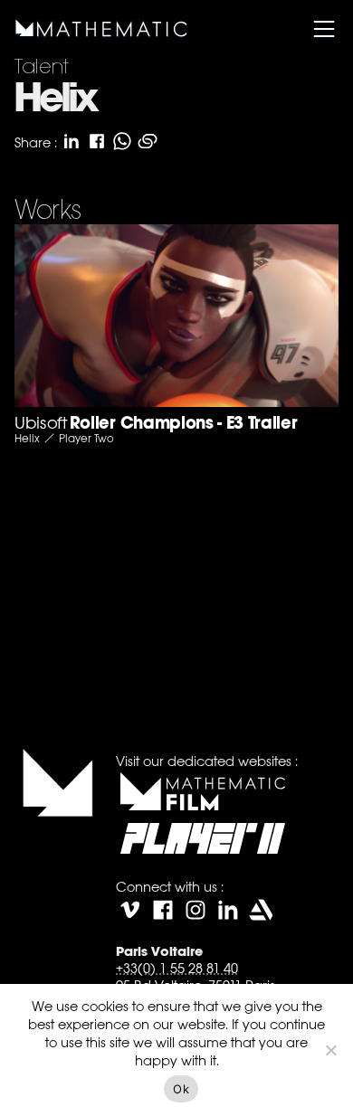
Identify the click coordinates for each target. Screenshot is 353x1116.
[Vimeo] (130, 909)
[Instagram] (195, 909)
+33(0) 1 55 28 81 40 (177, 968)
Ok (181, 1089)
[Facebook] (162, 909)
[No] (330, 1050)
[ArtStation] (260, 909)
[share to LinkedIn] (71, 141)
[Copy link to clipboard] (147, 141)
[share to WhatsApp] (122, 141)
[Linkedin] (228, 909)
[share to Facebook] (97, 141)
